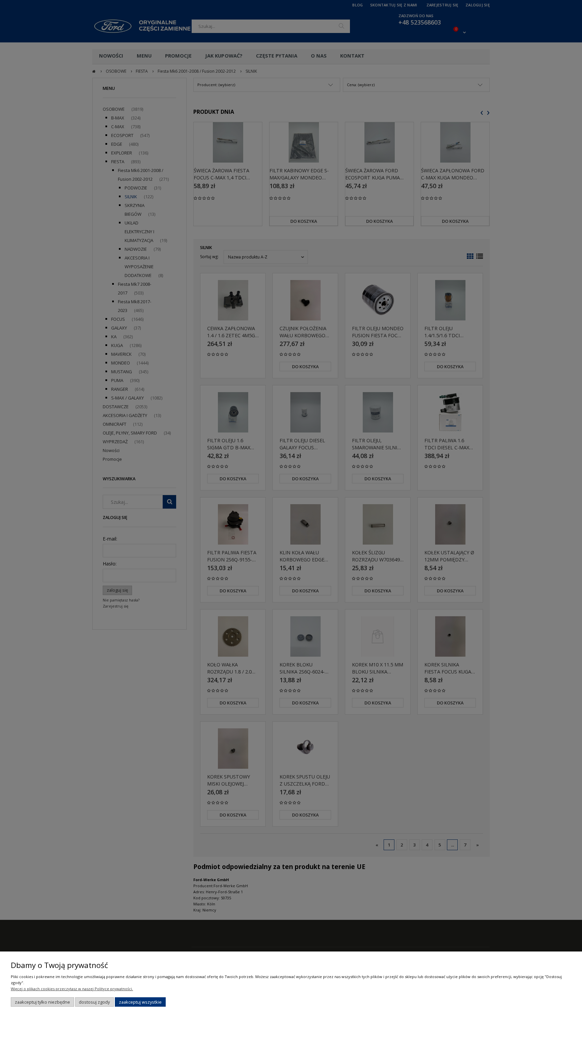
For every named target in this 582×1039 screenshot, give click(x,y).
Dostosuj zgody (94, 1002)
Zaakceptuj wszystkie (140, 1002)
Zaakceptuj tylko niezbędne (42, 1002)
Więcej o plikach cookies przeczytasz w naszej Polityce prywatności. (72, 988)
